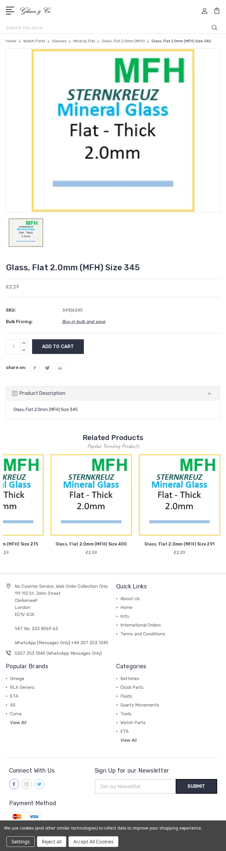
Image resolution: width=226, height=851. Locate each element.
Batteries (129, 678)
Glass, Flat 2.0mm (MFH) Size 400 (91, 544)
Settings (20, 841)
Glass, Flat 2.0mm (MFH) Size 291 (179, 544)
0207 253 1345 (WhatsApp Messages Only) (58, 653)
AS (13, 705)
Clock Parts (132, 687)
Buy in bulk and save (83, 321)
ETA (14, 696)
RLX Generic (22, 687)
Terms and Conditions (142, 634)
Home (126, 607)
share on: (16, 367)
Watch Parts (133, 722)
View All (18, 722)
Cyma (15, 713)
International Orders (140, 625)
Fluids (126, 696)
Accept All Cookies (93, 841)
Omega (17, 678)
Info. (125, 616)
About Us (130, 598)
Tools (126, 713)
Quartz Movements (139, 705)
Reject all (52, 841)
